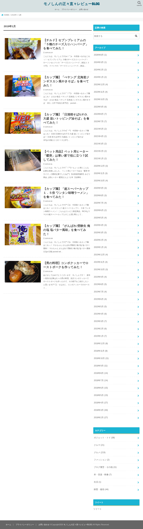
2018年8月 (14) (101, 373)
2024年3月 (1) (100, 62)
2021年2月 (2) (100, 151)
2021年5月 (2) (100, 129)
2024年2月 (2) (100, 70)
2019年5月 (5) (100, 306)
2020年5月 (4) (100, 218)
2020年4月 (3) (100, 225)
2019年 (14, 15)
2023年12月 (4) (101, 84)
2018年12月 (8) (101, 343)
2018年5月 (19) (101, 395)
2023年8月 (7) (100, 114)
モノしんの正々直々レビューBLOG (72, 3)
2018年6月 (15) (101, 388)
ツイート (97, 509)
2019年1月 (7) (100, 336)
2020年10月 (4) (101, 181)
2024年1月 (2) (100, 77)
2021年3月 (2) (100, 144)
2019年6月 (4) (100, 299)
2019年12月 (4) (101, 255)
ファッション (101, 460)
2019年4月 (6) (100, 314)
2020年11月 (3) (101, 173)
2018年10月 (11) (101, 358)
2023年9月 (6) (100, 107)
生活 (97, 482)
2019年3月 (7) (100, 321)
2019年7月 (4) (100, 292)
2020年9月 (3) (100, 188)
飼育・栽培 (101, 489)
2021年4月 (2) (100, 136)
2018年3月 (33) (101, 410)
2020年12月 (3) (101, 166)
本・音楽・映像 (103, 474)
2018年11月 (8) (101, 351)
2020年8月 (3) (100, 195)
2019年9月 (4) (100, 277)
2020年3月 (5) (100, 232)
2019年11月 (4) (101, 262)
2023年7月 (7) (100, 121)
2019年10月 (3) (101, 269)
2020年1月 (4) (100, 247)
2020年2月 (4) (100, 240)
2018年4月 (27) (101, 403)
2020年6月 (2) (100, 210)
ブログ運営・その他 (105, 467)
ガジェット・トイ (104, 438)
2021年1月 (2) (100, 158)
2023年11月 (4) (101, 92)
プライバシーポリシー (69, 9)
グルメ (99, 452)
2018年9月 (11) (101, 366)
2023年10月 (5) (101, 99)
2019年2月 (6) (100, 329)
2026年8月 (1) (100, 55)
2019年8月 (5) (100, 284)
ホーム (57, 9)
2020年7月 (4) (100, 203)
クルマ (99, 445)
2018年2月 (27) (101, 417)
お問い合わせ (83, 9)
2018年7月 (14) (101, 380)
